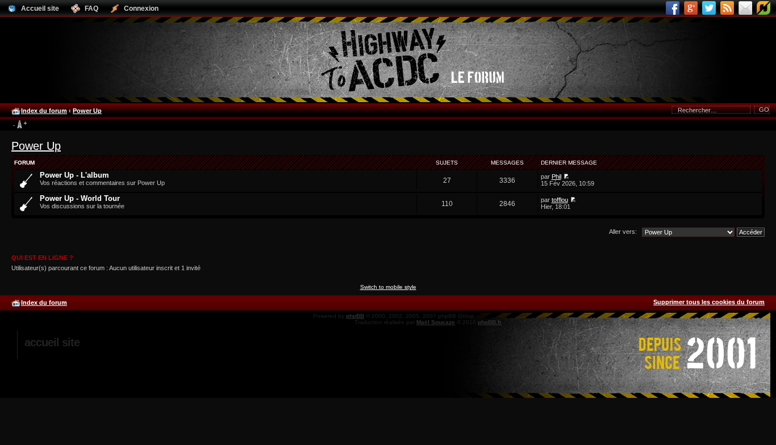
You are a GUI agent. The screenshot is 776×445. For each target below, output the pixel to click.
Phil (556, 176)
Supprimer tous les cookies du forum (709, 302)
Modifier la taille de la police (19, 125)
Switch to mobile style (388, 287)
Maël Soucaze (435, 322)
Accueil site (52, 342)
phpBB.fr (490, 322)
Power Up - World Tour (80, 198)
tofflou (560, 199)
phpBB (355, 316)
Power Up (87, 110)
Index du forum (44, 110)
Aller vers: (623, 231)
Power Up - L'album (74, 175)
